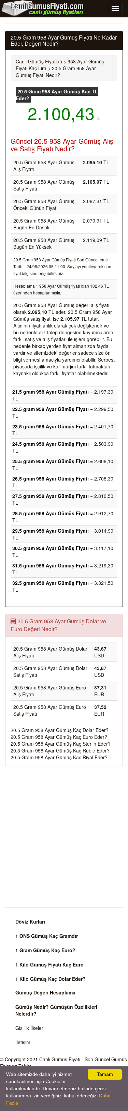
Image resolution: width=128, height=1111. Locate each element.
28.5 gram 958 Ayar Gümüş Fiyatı (50, 513)
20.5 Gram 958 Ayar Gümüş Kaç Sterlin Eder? (61, 743)
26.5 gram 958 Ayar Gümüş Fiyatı (50, 478)
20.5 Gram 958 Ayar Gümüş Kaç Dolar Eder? (60, 730)
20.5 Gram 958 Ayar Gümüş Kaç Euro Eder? (59, 736)
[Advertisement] (64, 837)
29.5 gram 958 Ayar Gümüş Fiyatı (50, 530)
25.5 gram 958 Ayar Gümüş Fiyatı (50, 461)
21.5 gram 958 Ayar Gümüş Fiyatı (50, 391)
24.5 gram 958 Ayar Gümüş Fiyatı (50, 443)
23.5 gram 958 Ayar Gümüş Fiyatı (50, 426)
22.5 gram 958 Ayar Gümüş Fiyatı (50, 409)
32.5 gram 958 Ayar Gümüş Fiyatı (50, 582)
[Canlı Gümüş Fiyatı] (42, 8)
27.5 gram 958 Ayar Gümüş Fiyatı (50, 495)
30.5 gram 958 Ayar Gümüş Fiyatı (50, 548)
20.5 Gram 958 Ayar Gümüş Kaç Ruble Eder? (60, 750)
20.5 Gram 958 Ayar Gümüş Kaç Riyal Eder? (59, 757)
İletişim (22, 1042)
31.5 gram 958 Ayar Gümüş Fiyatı (50, 565)
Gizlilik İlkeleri (29, 1027)
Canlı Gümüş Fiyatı (59, 1059)
